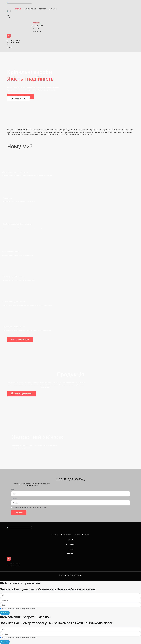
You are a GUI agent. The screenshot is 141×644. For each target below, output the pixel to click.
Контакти (52, 9)
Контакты (70, 553)
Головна (17, 9)
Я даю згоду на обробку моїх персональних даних (30, 507)
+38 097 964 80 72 (13, 41)
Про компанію (30, 9)
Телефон (14, 498)
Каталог (42, 9)
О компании (70, 544)
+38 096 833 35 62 (13, 42)
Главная (71, 539)
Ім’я (12, 489)
